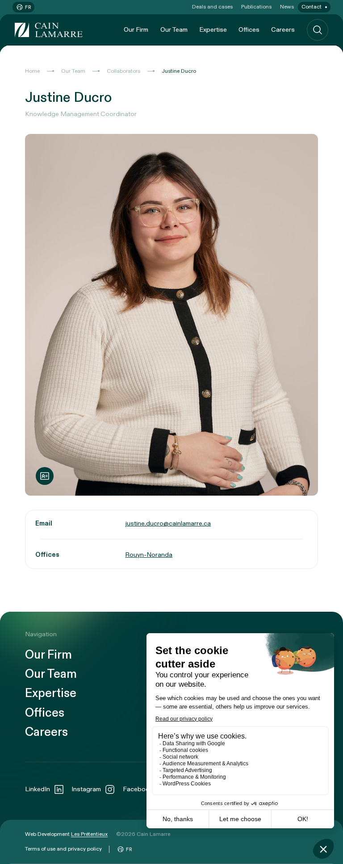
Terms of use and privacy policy (63, 848)
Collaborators (123, 71)
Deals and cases (212, 6)
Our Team (174, 29)
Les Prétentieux (89, 834)
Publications (256, 6)
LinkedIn (37, 789)
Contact (311, 6)
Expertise (213, 29)
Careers (283, 29)
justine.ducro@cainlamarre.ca (168, 523)
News (287, 6)
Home (32, 71)
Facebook (138, 789)
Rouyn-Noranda (148, 555)
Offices (248, 29)
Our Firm (136, 29)
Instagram (86, 789)
